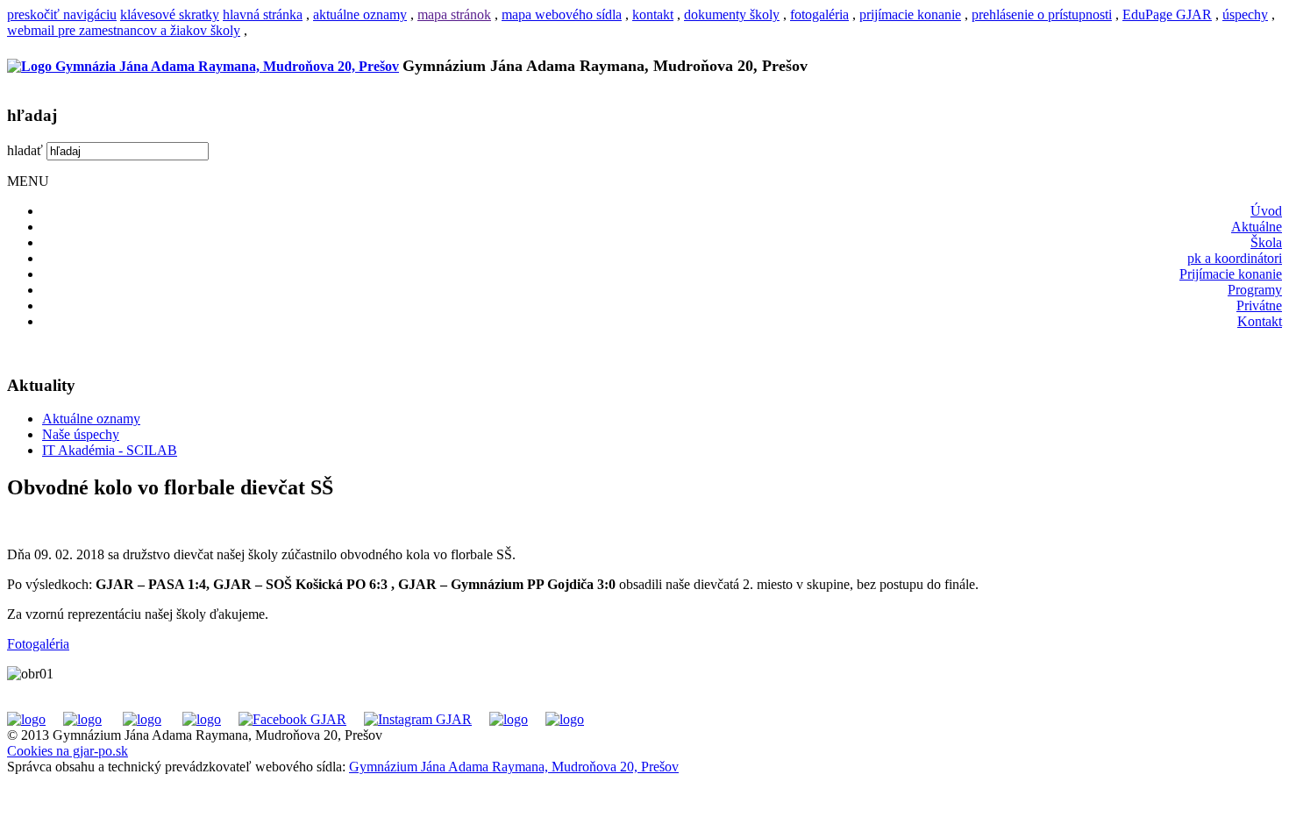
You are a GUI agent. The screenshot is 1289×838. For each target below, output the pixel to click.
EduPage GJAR (1167, 14)
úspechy (1245, 14)
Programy (1255, 289)
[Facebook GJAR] (292, 719)
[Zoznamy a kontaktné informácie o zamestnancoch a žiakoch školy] (201, 719)
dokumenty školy (732, 14)
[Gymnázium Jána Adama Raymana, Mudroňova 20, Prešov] (203, 66)
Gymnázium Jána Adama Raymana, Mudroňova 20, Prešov (514, 766)
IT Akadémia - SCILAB (109, 450)
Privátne (1259, 305)
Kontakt (1259, 321)
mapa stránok (454, 14)
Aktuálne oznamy (91, 418)
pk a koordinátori (1234, 258)
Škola (1266, 242)
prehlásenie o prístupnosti (1042, 14)
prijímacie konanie (910, 14)
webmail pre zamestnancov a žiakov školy (123, 30)
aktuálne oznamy (360, 14)
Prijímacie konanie (1230, 273)
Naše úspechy (80, 434)
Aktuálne (1256, 226)
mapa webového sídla (562, 14)
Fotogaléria (38, 643)
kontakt (652, 14)
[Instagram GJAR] (418, 719)
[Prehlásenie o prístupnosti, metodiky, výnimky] (564, 719)
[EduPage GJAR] (26, 719)
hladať (25, 150)
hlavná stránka (263, 14)
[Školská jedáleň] (142, 719)
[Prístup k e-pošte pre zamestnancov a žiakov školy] (82, 719)
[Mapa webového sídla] (508, 719)
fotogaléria (819, 14)
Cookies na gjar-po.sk (67, 750)
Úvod (1266, 210)
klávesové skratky (169, 14)
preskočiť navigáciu (62, 14)
